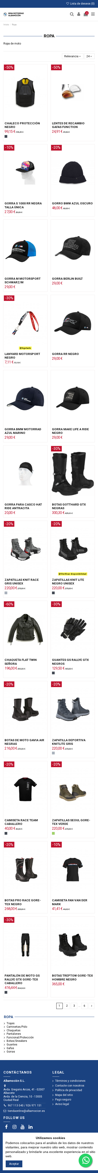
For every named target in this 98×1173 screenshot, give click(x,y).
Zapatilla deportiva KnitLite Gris (68, 742)
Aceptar (14, 1163)
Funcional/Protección (20, 1037)
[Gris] (6, 593)
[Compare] (25, 119)
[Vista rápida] (31, 119)
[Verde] (53, 833)
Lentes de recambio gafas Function (68, 125)
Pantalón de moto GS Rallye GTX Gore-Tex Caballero (22, 979)
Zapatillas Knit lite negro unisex (68, 581)
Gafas (10, 1048)
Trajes (11, 1023)
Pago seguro (63, 1099)
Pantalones (14, 1033)
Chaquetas (14, 1030)
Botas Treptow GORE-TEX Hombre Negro (72, 977)
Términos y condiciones (70, 1080)
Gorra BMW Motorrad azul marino (23, 431)
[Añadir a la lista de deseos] (20, 119)
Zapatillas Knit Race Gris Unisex (22, 581)
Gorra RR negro (65, 354)
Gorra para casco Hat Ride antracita (23, 506)
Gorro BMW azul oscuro (72, 203)
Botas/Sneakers (17, 1041)
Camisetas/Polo (17, 1026)
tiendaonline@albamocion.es (26, 1111)
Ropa (8, 1017)
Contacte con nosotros (69, 1085)
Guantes (12, 1044)
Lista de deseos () (82, 3)
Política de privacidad (68, 1090)
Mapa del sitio (64, 1095)
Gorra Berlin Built (67, 278)
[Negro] (6, 136)
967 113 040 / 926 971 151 (25, 1105)
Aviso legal (62, 1104)
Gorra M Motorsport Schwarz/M (23, 280)
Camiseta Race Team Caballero (21, 822)
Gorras (11, 1051)
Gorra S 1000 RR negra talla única (23, 205)
